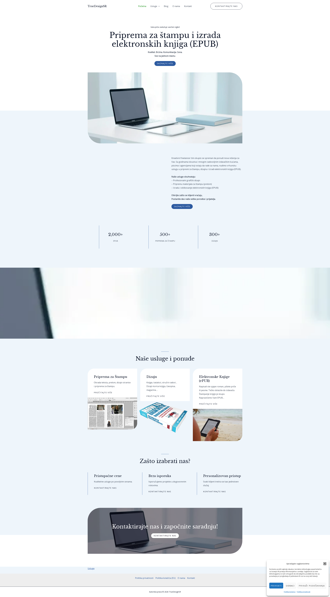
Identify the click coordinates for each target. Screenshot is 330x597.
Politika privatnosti (303, 592)
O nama (176, 6)
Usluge (153, 6)
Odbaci (290, 585)
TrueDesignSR (97, 6)
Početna (142, 6)
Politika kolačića (289, 592)
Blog (166, 6)
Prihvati (276, 585)
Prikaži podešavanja (312, 585)
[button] (325, 563)
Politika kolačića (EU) (165, 578)
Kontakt (188, 6)
